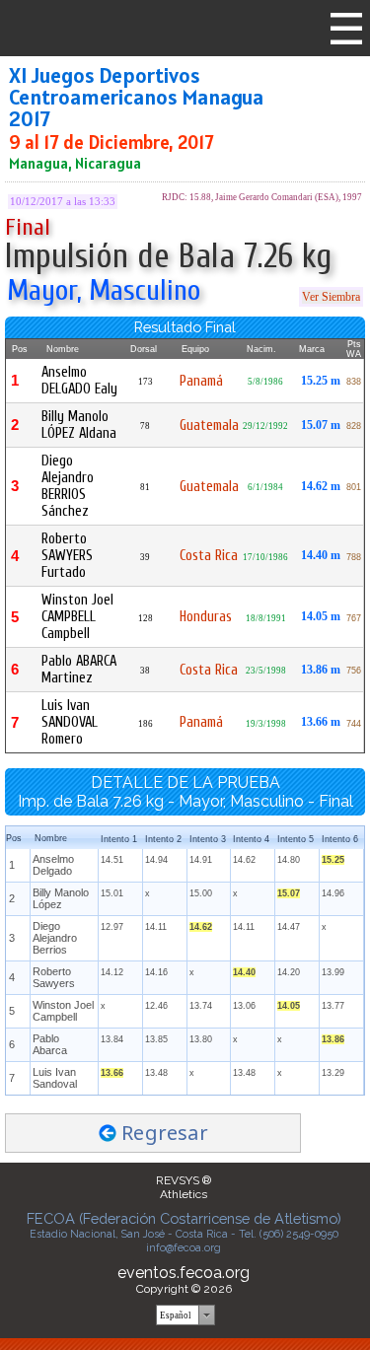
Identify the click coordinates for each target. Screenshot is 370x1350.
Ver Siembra (331, 297)
